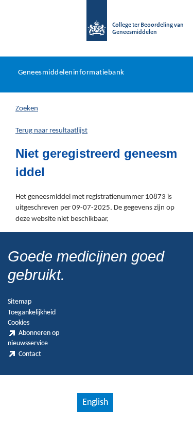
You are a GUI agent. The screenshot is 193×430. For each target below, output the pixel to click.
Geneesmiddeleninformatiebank (71, 73)
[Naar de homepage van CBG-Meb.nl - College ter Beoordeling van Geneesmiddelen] (96, 25)
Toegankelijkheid (32, 312)
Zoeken (26, 109)
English (95, 402)
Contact (30, 354)
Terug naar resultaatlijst (51, 131)
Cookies (18, 323)
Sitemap (19, 301)
